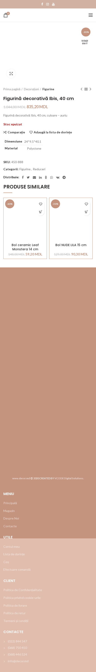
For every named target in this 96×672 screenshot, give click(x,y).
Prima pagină (11, 89)
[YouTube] (53, 4)
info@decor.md (18, 661)
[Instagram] (47, 4)
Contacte (10, 526)
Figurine (48, 89)
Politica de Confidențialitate (22, 590)
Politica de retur (14, 613)
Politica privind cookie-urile (22, 598)
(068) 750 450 (17, 648)
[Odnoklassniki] (46, 177)
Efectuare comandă (17, 569)
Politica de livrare (15, 605)
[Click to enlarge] (11, 73)
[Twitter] (28, 177)
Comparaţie (16, 132)
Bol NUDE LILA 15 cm (70, 245)
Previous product (81, 89)
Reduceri (39, 169)
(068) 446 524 (17, 654)
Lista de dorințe (14, 554)
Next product (90, 89)
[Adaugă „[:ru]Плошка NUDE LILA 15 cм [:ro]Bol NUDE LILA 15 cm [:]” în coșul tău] (86, 212)
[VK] (57, 177)
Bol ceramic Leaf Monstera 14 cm (25, 247)
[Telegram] (64, 177)
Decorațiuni (31, 89)
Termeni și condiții (15, 621)
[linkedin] (40, 177)
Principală (10, 503)
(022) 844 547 (17, 641)
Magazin (9, 511)
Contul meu (11, 546)
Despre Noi (11, 518)
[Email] (34, 177)
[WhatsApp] (51, 177)
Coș (6, 562)
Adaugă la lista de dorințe (53, 132)
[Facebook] (42, 4)
